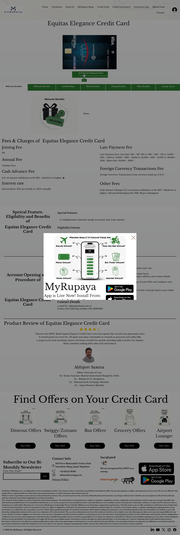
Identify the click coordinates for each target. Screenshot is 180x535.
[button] (133, 238)
